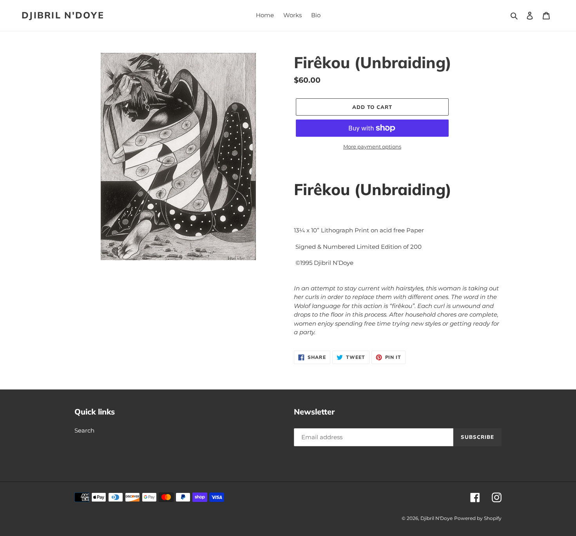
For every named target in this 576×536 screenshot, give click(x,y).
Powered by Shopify (478, 518)
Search (84, 430)
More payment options (372, 146)
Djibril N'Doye (63, 15)
